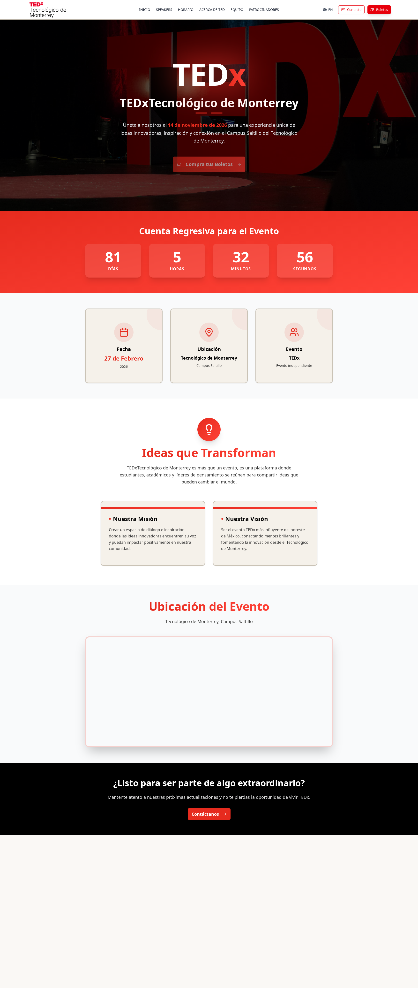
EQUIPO (237, 9)
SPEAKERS (164, 9)
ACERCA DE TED (212, 9)
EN (330, 9)
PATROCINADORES (264, 9)
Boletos (382, 9)
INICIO (144, 9)
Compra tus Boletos (209, 164)
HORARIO (186, 9)
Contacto (354, 9)
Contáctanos (205, 814)
